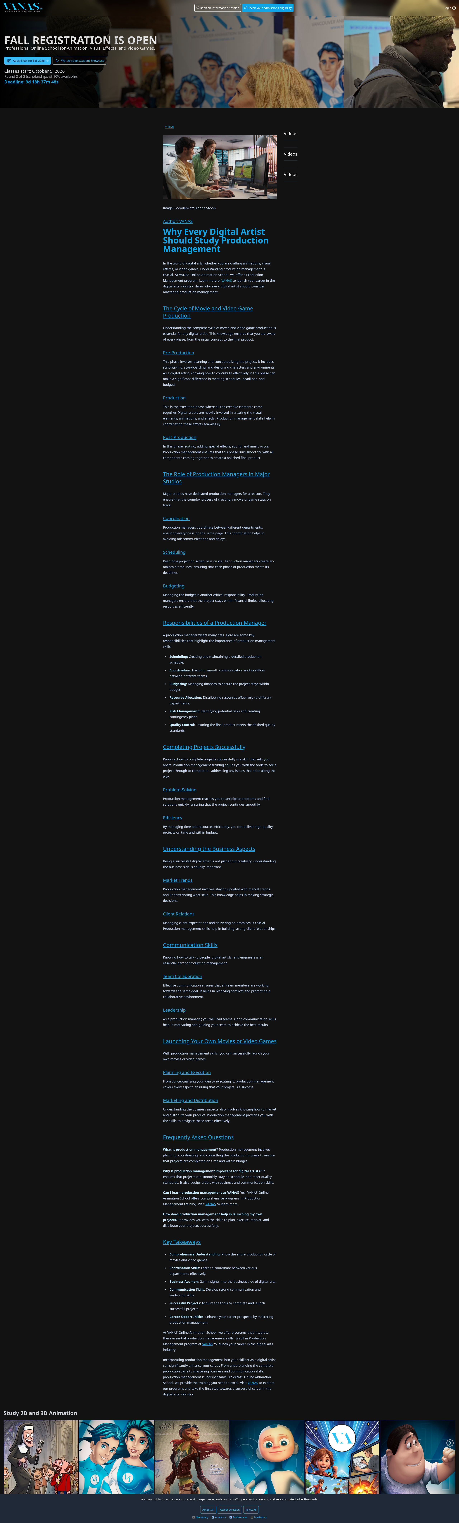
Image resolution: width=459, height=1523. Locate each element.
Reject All (251, 1509)
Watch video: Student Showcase (82, 61)
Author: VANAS (178, 221)
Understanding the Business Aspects (209, 848)
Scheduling (174, 552)
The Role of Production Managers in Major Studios (216, 477)
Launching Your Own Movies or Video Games (219, 1041)
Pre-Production (178, 352)
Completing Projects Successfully (204, 747)
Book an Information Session (219, 8)
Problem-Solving (180, 790)
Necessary (202, 1517)
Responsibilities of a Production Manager (214, 622)
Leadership (174, 1010)
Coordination (176, 518)
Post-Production (179, 437)
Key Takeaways (182, 1242)
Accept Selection (230, 1509)
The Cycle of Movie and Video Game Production (208, 312)
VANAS (226, 280)
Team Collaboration (182, 976)
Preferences (240, 1517)
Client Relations (179, 914)
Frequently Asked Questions (198, 1137)
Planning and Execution (187, 1072)
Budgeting (173, 586)
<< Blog (169, 126)
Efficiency (172, 818)
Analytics (220, 1517)
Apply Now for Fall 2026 (29, 61)
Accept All (208, 1509)
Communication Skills (190, 945)
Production (174, 398)
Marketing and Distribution (190, 1100)
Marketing (260, 1517)
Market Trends (178, 880)
